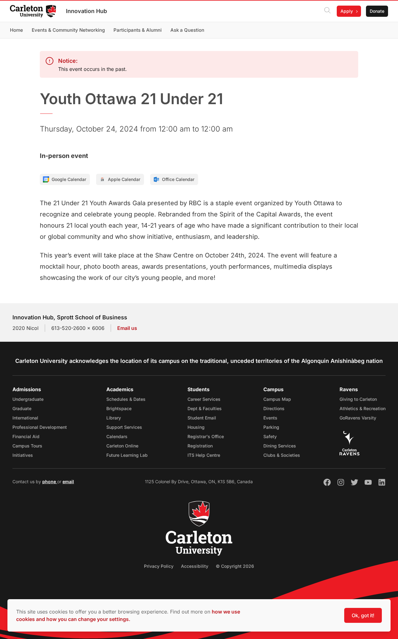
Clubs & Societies (281, 455)
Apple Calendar (124, 179)
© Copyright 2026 (235, 566)
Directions (274, 408)
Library (113, 417)
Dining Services (279, 445)
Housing (196, 427)
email (68, 481)
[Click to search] (327, 11)
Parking (271, 427)
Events (270, 417)
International (25, 417)
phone (49, 481)
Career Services (203, 399)
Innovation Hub (86, 11)
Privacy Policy (159, 566)
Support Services (124, 427)
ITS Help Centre (203, 455)
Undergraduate (28, 399)
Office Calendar (178, 179)
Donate (377, 11)
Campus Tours (27, 445)
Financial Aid (25, 436)
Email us (127, 328)
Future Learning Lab (127, 455)
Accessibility (194, 566)
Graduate (21, 408)
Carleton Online (122, 445)
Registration (200, 445)
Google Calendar (69, 179)
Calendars (116, 436)
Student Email (201, 417)
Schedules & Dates (126, 399)
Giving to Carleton (358, 399)
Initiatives (22, 455)
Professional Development (39, 427)
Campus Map (277, 399)
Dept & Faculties (204, 408)
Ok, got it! (363, 615)
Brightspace (119, 408)
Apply (346, 11)
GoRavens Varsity (358, 417)
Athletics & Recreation (363, 408)
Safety (270, 436)
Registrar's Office (205, 436)
